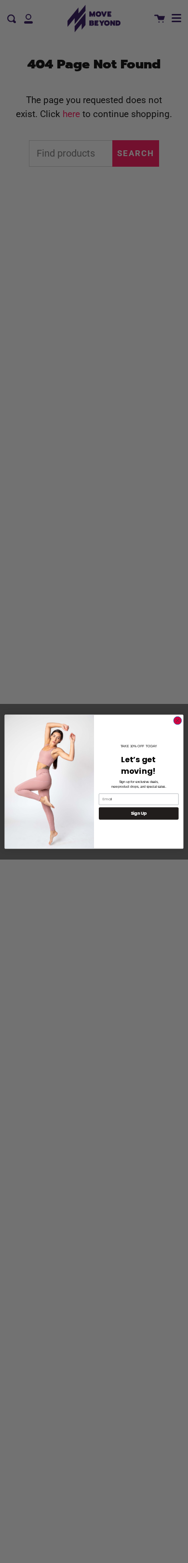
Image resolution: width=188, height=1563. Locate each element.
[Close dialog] (178, 720)
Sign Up (139, 813)
